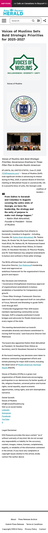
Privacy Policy (31, 529)
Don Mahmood (25, 265)
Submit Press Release (15, 524)
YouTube (5, 419)
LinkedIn (5, 410)
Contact (42, 529)
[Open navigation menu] (4, 20)
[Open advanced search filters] (38, 20)
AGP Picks (5, 4)
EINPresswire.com (10, 173)
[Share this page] (44, 20)
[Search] (33, 20)
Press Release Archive (27, 519)
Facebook (6, 416)
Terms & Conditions (34, 524)
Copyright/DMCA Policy (12, 529)
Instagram (6, 413)
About (13, 519)
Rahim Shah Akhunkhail (23, 237)
